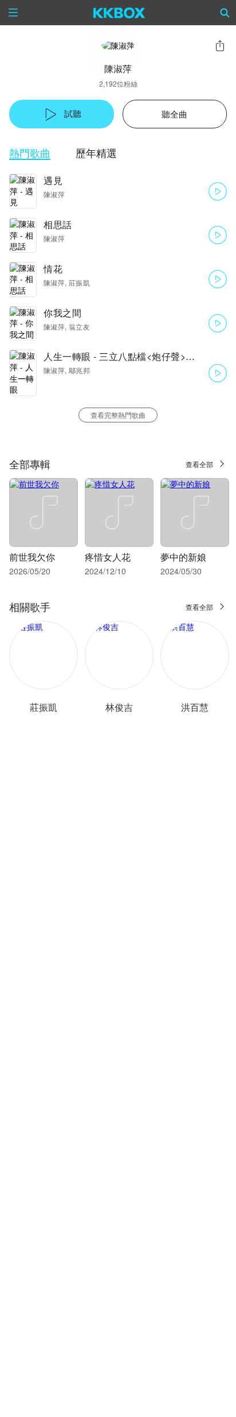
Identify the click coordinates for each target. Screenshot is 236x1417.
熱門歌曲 (29, 153)
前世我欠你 (32, 556)
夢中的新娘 (183, 556)
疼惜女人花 (108, 556)
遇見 (53, 180)
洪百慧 (195, 707)
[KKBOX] (119, 12)
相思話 (58, 224)
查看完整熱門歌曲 (118, 415)
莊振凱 (43, 707)
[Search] (225, 12)
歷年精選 (96, 153)
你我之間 (62, 312)
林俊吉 (119, 707)
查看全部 (199, 464)
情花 (53, 268)
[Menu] (13, 12)
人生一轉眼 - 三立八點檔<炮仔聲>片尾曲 (129, 356)
